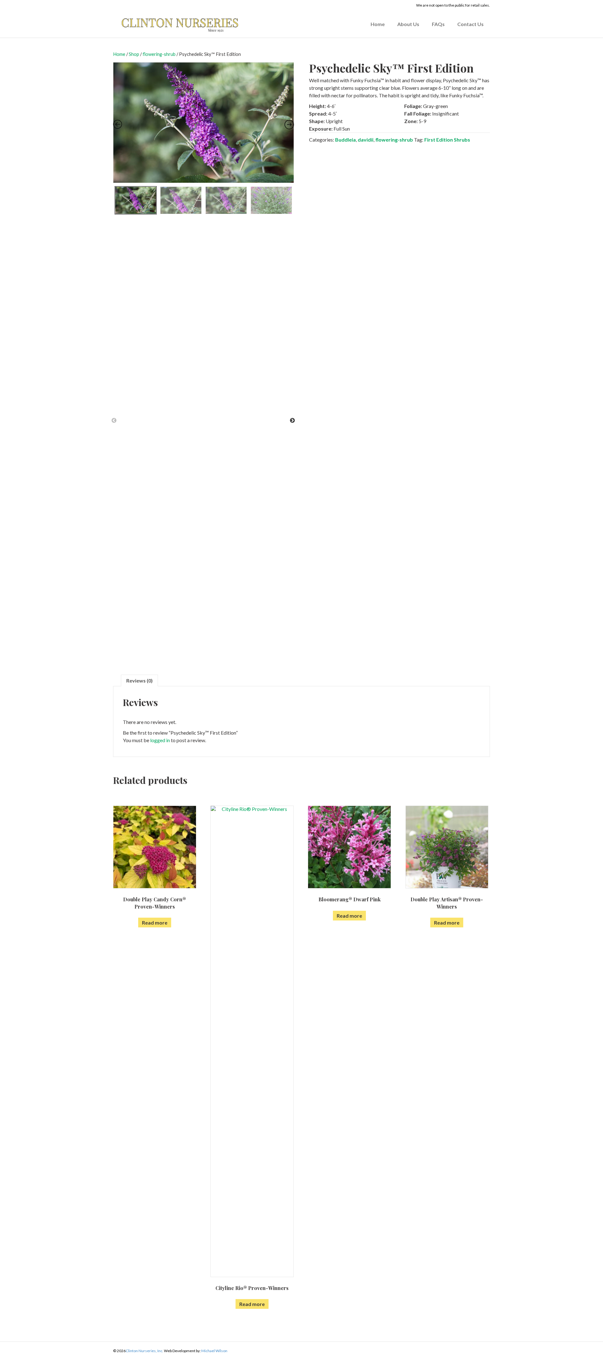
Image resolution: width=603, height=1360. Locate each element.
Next (292, 421)
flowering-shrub (159, 54)
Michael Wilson (214, 1350)
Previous (114, 421)
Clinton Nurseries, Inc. (144, 1350)
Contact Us (470, 24)
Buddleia (345, 140)
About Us (408, 24)
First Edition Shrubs (447, 140)
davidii (365, 140)
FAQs (438, 24)
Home (378, 24)
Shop (134, 54)
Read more (154, 923)
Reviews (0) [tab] (139, 680)
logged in (160, 740)
